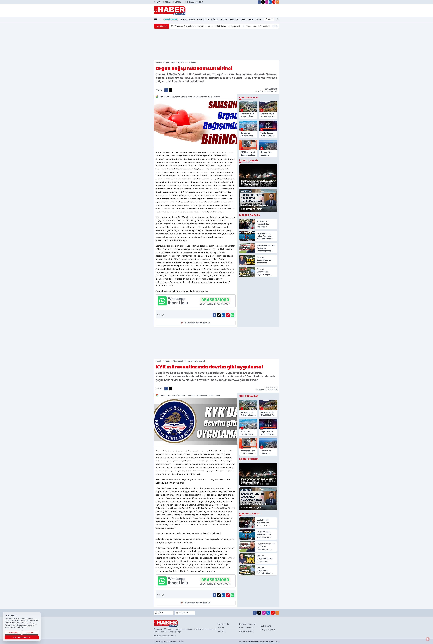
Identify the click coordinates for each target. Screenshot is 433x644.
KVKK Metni (266, 626)
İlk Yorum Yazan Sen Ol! (198, 322)
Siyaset (224, 19)
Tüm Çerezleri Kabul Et (21, 637)
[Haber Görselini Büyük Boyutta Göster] (195, 122)
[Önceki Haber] (273, 26)
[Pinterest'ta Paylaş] (228, 315)
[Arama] (277, 19)
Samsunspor (203, 19)
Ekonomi (234, 19)
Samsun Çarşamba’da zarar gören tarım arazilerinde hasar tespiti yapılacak (205, 26)
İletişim (178, 2)
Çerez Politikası (246, 631)
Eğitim (166, 361)
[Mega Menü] (155, 19)
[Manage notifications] (428, 639)
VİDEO (270, 19)
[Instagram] (266, 2)
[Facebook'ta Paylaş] (166, 90)
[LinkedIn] (270, 2)
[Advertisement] (216, 44)
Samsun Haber (188, 19)
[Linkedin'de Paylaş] (223, 315)
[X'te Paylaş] (170, 90)
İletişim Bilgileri (267, 629)
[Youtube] (273, 2)
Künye (158, 2)
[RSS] (277, 2)
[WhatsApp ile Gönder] (232, 315)
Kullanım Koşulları (247, 624)
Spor (251, 19)
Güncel (215, 19)
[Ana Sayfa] (160, 19)
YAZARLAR (183, 613)
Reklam (168, 2)
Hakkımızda (223, 624)
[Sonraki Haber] (276, 26)
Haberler (159, 62)
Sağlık (166, 62)
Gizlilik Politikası (246, 628)
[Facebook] (259, 2)
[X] (263, 2)
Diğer (258, 19)
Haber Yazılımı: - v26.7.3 (258, 641)
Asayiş (243, 19)
